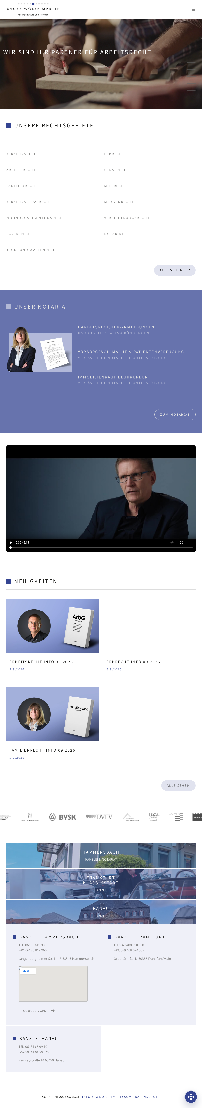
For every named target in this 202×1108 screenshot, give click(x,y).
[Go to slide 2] (191, 62)
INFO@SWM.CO (95, 1097)
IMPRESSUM (121, 1097)
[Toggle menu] (193, 9)
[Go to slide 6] (191, 90)
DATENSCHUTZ (147, 1097)
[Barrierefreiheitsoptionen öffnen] (191, 1097)
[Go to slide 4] (191, 76)
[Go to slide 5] (191, 83)
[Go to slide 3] (191, 69)
